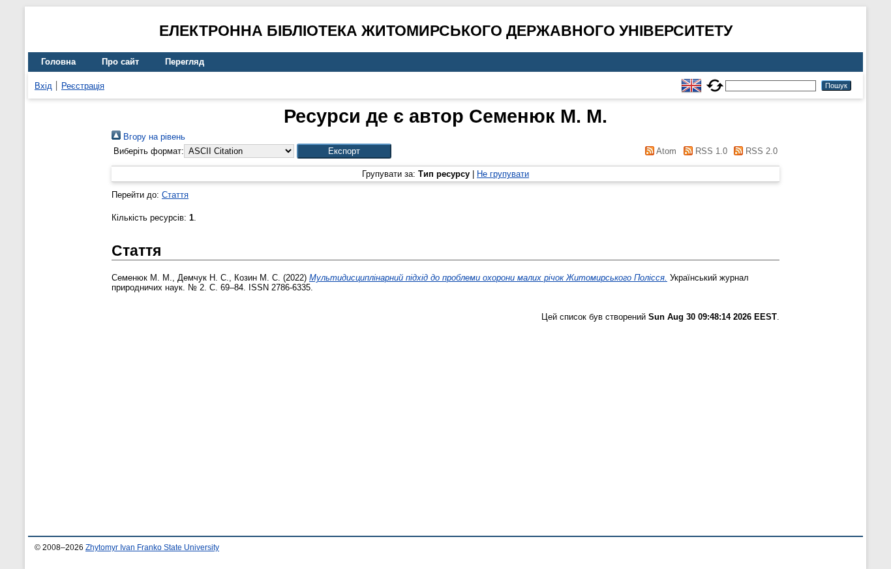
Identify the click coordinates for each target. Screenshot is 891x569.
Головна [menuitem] (58, 62)
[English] (691, 80)
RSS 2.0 (760, 151)
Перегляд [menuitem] (184, 62)
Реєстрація (82, 86)
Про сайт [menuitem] (120, 62)
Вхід (43, 86)
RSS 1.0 (710, 151)
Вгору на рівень (153, 137)
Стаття (175, 195)
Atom (665, 151)
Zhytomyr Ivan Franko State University (152, 547)
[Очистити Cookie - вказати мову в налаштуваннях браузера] (714, 80)
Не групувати (503, 174)
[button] (344, 151)
